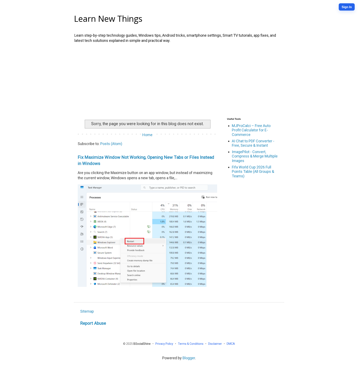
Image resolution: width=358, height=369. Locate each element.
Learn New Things (108, 18)
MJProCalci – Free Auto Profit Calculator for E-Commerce (251, 130)
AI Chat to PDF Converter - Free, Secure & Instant (253, 143)
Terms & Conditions (191, 343)
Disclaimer (215, 343)
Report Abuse (93, 323)
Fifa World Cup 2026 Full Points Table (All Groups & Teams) (253, 171)
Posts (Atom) (111, 144)
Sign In (347, 7)
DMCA (231, 343)
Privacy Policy (164, 343)
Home (147, 135)
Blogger (189, 358)
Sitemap (87, 311)
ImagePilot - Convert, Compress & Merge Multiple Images (255, 156)
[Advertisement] (179, 79)
